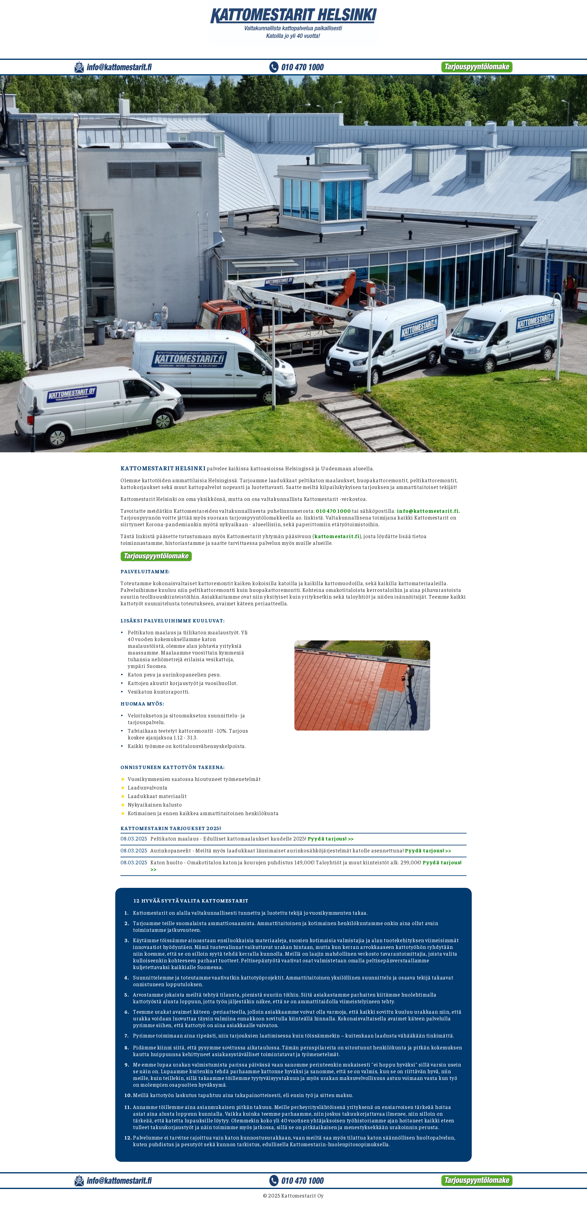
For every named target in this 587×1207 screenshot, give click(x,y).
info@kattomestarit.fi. (428, 510)
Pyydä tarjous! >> (331, 838)
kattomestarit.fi (337, 536)
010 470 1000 (333, 510)
